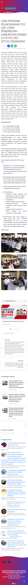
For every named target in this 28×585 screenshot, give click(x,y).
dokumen (11, 165)
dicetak (12, 167)
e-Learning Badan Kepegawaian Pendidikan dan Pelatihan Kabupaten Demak (16, 472)
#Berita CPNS (10, 333)
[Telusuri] (26, 8)
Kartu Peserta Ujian (18, 220)
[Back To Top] (24, 581)
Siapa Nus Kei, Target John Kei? (16, 502)
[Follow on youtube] (13, 583)
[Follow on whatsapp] (15, 583)
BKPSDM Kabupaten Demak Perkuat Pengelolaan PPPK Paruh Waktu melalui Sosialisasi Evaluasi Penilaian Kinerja (17, 398)
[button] (8, 46)
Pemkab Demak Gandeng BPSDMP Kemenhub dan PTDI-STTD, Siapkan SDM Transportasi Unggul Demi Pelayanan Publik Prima (16, 412)
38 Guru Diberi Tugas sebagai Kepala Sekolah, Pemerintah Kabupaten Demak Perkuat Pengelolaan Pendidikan (16, 384)
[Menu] (2, 2)
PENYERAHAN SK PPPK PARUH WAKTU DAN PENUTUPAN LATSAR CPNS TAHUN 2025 (16, 533)
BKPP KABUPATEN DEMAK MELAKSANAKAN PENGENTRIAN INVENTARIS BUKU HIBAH (16, 482)
